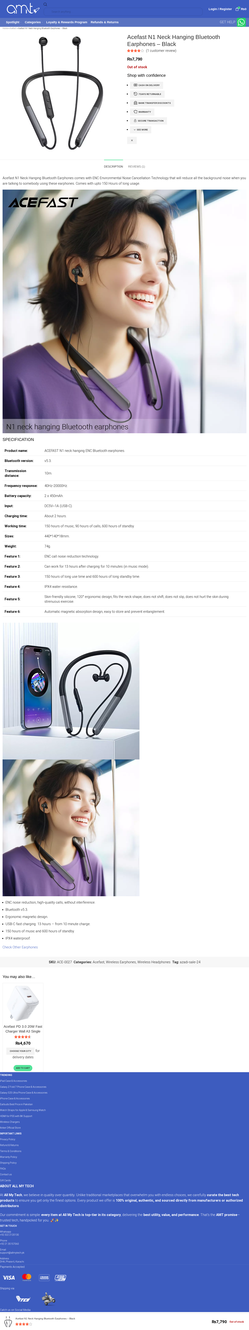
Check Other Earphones (20, 947)
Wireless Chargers (10, 1122)
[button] (23, 1068)
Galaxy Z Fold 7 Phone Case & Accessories (23, 1087)
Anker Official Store (10, 1127)
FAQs (3, 1168)
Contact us (6, 1174)
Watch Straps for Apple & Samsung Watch (23, 1110)
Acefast (13, 28)
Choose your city (20, 1051)
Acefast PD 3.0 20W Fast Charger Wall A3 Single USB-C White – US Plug (23, 1031)
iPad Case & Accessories (13, 1081)
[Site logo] (23, 9)
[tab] (113, 165)
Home (5, 28)
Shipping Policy (8, 1162)
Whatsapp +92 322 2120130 (9, 1233)
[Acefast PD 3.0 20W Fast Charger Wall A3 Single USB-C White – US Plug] (23, 1003)
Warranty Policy (8, 1157)
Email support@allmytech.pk (12, 1251)
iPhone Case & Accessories (15, 1098)
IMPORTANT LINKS (10, 1133)
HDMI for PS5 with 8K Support (16, 1116)
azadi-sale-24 (190, 962)
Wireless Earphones (121, 962)
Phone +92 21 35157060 (9, 1242)
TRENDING (6, 1075)
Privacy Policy (7, 1139)
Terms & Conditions (10, 1151)
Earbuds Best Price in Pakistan (16, 1104)
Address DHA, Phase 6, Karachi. (12, 1260)
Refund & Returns (9, 1145)
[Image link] (34, 1277)
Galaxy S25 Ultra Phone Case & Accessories (23, 1092)
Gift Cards (5, 1180)
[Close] (132, 140)
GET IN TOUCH (8, 1226)
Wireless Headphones (153, 962)
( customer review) (161, 51)
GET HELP (228, 22)
